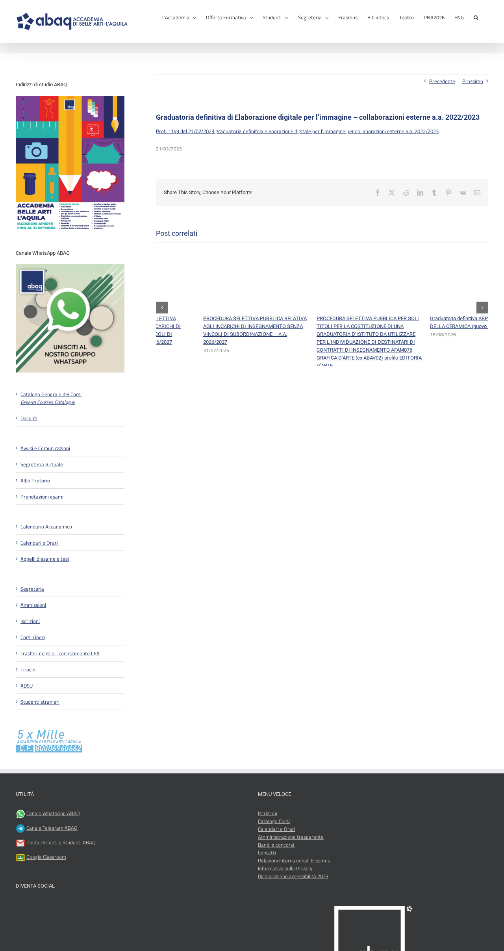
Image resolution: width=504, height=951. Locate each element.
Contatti (267, 852)
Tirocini (28, 669)
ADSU (26, 686)
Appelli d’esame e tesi (44, 559)
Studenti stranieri (39, 702)
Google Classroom (46, 857)
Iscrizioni (30, 621)
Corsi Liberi (32, 637)
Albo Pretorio (35, 480)
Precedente (442, 81)
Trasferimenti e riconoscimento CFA (60, 653)
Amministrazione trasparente (291, 837)
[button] (476, 17)
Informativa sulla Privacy (285, 868)
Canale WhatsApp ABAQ (53, 813)
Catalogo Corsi (274, 821)
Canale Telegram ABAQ (52, 828)
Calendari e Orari (39, 543)
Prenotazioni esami (41, 497)
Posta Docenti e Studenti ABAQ (61, 842)
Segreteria (32, 589)
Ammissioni (33, 605)
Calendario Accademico (46, 526)
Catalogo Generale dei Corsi (51, 398)
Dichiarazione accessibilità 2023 (293, 876)
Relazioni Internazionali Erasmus (294, 860)
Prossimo (472, 81)
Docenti (28, 418)
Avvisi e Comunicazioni (45, 448)
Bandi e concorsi (276, 845)
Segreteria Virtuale (41, 464)
